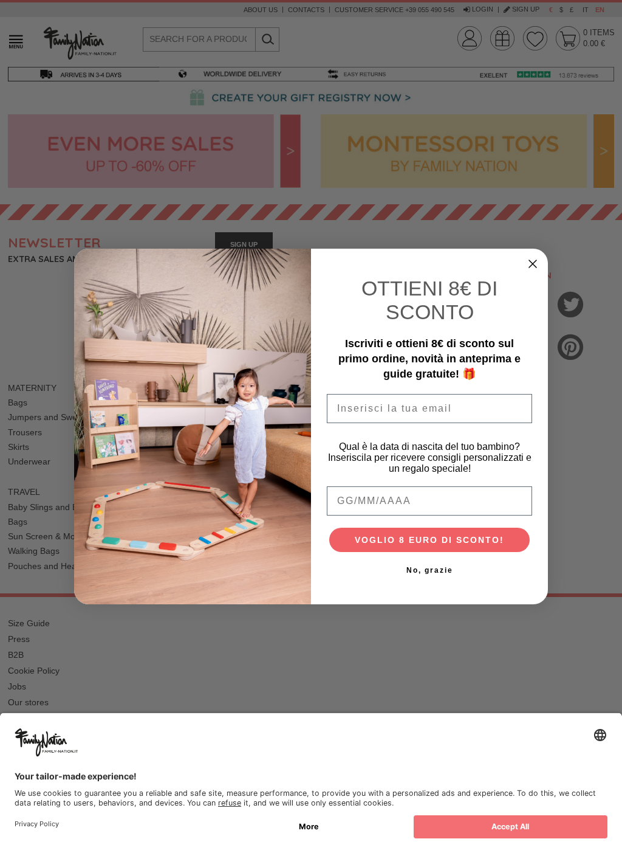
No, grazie (429, 570)
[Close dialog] (533, 264)
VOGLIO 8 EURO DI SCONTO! (429, 540)
